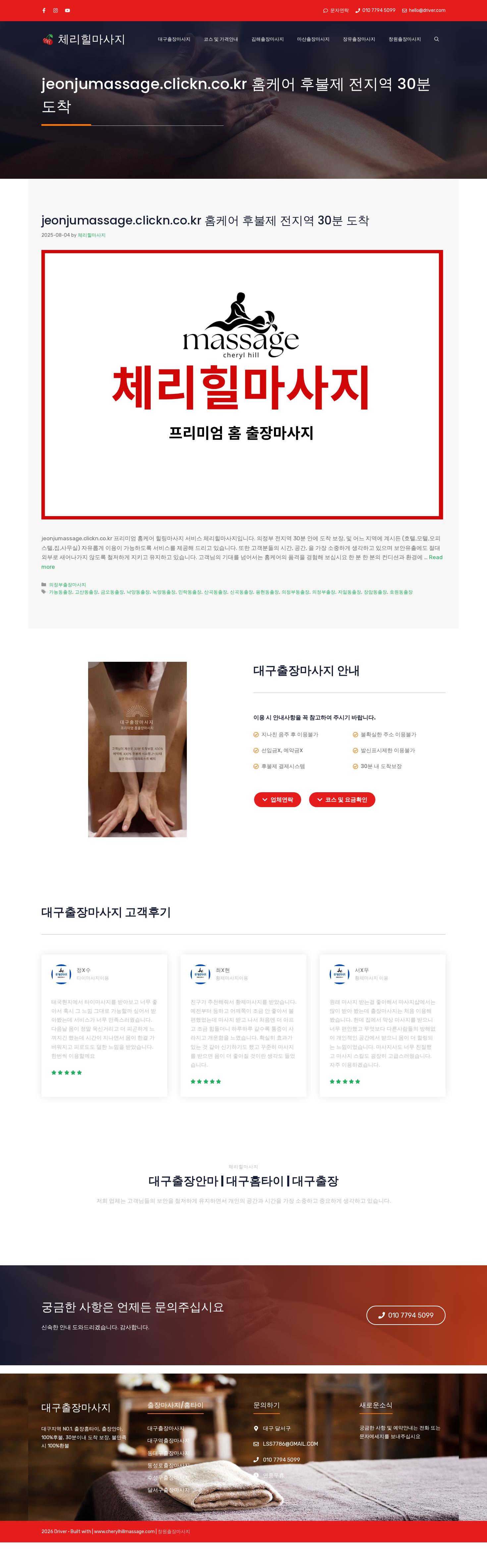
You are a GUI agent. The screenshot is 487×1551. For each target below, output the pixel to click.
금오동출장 (112, 592)
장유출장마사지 (359, 39)
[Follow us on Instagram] (55, 10)
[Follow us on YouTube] (67, 10)
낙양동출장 (138, 592)
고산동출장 (86, 592)
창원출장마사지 (405, 39)
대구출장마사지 (174, 39)
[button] (437, 39)
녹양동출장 (164, 592)
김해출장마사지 (267, 39)
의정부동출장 (295, 592)
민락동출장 (189, 592)
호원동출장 (401, 592)
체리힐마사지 (92, 39)
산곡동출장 (215, 592)
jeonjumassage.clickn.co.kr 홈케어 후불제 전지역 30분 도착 (205, 220)
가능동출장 (60, 592)
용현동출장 (267, 592)
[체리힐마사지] (48, 39)
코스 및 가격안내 (221, 39)
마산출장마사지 (313, 39)
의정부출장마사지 (67, 585)
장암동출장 (375, 592)
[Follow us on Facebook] (43, 10)
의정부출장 (323, 592)
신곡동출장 (241, 592)
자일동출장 (349, 592)
